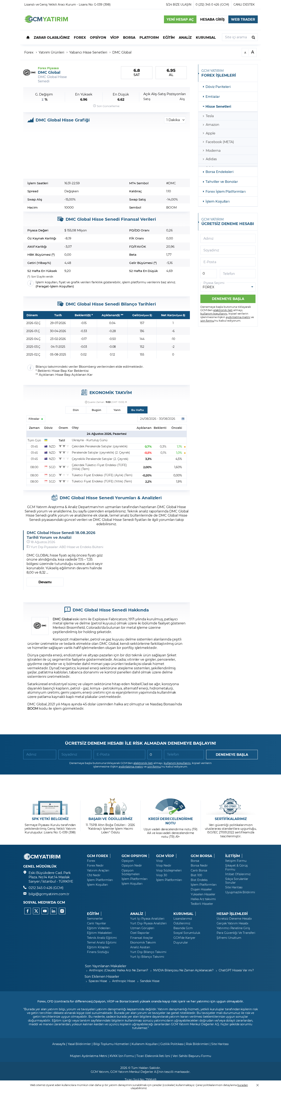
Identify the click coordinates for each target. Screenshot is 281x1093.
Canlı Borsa (199, 870)
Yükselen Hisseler (203, 894)
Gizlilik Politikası (171, 1044)
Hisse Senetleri (218, 106)
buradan (242, 1085)
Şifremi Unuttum (229, 938)
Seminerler (95, 918)
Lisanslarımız (182, 918)
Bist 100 (196, 875)
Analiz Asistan (140, 947)
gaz (108, 639)
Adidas (211, 159)
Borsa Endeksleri (219, 171)
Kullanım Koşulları (145, 1044)
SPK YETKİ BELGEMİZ (50, 819)
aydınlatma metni (238, 317)
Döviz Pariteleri (218, 86)
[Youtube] (45, 911)
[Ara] (253, 37)
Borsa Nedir (199, 865)
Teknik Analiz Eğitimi (102, 938)
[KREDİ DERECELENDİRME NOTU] (170, 806)
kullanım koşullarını (213, 313)
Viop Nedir (163, 865)
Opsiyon (128, 861)
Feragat (43, 286)
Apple (210, 133)
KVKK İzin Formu (122, 1056)
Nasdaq (156, 704)
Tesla (210, 116)
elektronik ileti (223, 310)
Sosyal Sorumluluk (186, 933)
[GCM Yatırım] (46, 21)
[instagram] (62, 911)
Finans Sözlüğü (98, 952)
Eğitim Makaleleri (99, 933)
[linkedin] (53, 911)
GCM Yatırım (100, 1072)
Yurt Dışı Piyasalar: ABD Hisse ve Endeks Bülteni (67, 547)
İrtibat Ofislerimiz (238, 874)
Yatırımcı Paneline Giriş (233, 928)
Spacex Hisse (98, 981)
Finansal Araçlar (141, 938)
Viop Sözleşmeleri (169, 870)
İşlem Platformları (100, 880)
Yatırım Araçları (98, 870)
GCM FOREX (97, 856)
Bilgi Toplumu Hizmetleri (111, 1044)
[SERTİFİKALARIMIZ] (230, 806)
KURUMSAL (183, 914)
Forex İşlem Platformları (226, 191)
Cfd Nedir (94, 875)
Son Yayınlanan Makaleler (105, 966)
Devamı (45, 582)
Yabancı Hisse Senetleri (88, 52)
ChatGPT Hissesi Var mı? (236, 970)
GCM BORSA (201, 856)
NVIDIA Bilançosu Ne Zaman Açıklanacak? (183, 970)
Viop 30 (161, 875)
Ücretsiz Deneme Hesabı (234, 918)
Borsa (195, 861)
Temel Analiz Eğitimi (101, 942)
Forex (29, 52)
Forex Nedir (95, 865)
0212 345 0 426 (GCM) (46, 887)
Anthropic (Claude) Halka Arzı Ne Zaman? (118, 970)
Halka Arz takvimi (203, 899)
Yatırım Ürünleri (51, 52)
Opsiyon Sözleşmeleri (131, 872)
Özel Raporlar (140, 933)
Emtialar (213, 96)
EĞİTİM (93, 914)
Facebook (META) (220, 142)
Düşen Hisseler (201, 889)
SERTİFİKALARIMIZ (231, 819)
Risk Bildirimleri (197, 1044)
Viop (159, 861)
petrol (95, 639)
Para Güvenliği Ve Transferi (236, 933)
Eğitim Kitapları (98, 947)
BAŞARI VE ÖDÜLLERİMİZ (110, 819)
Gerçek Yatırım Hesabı (232, 923)
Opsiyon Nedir (132, 865)
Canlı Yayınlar (96, 923)
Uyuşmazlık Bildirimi (240, 892)
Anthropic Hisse (123, 981)
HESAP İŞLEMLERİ (232, 914)
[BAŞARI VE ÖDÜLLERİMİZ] (110, 806)
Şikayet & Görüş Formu (236, 867)
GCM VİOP (165, 856)
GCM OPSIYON (134, 856)
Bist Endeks (199, 880)
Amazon (212, 124)
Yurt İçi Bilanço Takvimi (147, 957)
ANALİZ (136, 914)
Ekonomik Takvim (143, 942)
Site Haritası (234, 887)
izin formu (207, 320)
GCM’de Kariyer (184, 938)
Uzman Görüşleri (142, 928)
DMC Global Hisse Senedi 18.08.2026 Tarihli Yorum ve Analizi (61, 535)
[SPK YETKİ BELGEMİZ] (50, 806)
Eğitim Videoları (98, 928)
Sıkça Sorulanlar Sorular (236, 880)
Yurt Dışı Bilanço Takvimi (148, 952)
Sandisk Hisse (149, 981)
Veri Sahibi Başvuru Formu (192, 1056)
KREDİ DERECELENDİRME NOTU (170, 821)
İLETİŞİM (232, 856)
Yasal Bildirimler (79, 1044)
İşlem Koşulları (61, 286)
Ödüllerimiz (181, 923)
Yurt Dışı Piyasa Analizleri (148, 923)
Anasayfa (58, 1044)
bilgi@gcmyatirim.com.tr (49, 894)
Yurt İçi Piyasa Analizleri (147, 918)
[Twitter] (36, 911)
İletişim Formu (235, 861)
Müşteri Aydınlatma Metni (88, 1056)
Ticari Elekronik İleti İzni (153, 1056)
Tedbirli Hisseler (202, 904)
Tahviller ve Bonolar (222, 181)
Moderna (213, 150)
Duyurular (180, 942)
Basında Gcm (183, 928)
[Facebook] (27, 911)
